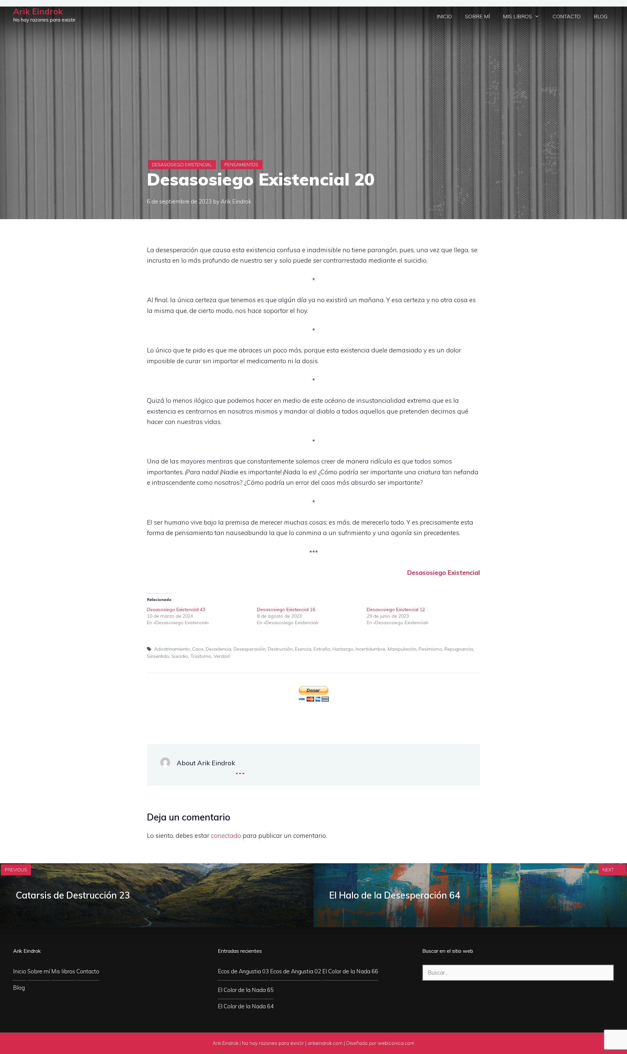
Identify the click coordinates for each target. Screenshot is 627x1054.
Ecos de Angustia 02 (295, 971)
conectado (226, 835)
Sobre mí (477, 16)
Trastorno (200, 656)
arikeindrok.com (325, 1043)
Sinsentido (158, 656)
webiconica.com (396, 1043)
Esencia (303, 649)
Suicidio (179, 656)
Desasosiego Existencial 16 (286, 609)
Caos (197, 649)
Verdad (222, 656)
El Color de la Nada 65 (246, 989)
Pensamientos (241, 164)
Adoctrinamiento (172, 649)
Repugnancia (458, 649)
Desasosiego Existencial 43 (176, 609)
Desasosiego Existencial (182, 164)
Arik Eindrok (38, 11)
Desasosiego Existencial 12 (396, 609)
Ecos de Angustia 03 (243, 971)
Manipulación (402, 649)
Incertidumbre (370, 649)
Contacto (567, 16)
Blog (600, 16)
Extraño (322, 649)
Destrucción (280, 649)
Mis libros (517, 16)
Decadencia (218, 649)
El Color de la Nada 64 (246, 1006)
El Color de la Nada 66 (350, 971)
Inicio (444, 16)
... (240, 768)
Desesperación (249, 649)
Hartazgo (342, 649)
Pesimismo (430, 649)
